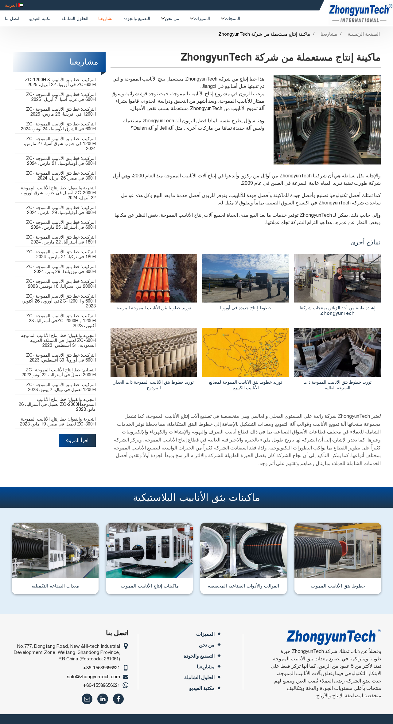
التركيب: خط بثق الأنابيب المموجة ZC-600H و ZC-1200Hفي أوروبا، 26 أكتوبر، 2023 (58, 300)
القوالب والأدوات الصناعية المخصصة (243, 586)
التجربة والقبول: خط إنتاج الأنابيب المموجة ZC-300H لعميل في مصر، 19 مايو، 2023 (58, 421)
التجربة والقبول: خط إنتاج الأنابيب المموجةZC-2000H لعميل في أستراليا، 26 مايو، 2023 (57, 404)
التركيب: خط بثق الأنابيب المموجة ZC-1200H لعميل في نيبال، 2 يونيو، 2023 (61, 387)
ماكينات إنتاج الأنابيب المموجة (149, 586)
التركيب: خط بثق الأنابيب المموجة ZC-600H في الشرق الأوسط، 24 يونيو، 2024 (58, 126)
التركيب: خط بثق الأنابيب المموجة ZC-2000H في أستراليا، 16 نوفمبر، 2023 (61, 284)
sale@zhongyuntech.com (93, 676)
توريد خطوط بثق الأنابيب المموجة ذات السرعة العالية (337, 384)
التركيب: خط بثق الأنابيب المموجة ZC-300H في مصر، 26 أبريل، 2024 (61, 175)
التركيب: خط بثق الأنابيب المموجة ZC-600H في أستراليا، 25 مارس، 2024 (61, 225)
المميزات (205, 634)
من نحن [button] (172, 18)
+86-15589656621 (101, 667)
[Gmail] (87, 699)
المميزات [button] (202, 18)
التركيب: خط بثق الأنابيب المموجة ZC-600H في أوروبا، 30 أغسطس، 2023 (61, 357)
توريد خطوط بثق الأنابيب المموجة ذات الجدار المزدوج (154, 384)
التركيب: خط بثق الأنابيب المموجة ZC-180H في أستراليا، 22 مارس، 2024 (61, 239)
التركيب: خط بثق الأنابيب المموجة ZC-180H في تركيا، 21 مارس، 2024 (61, 254)
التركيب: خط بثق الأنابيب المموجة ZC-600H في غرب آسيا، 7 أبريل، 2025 (61, 97)
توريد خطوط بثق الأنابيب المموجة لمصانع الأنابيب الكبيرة (245, 384)
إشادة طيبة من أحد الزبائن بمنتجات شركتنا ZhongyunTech (337, 310)
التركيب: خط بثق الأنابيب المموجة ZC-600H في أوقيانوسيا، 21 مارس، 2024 (61, 161)
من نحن (207, 645)
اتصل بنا (12, 18)
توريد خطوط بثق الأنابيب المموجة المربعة (154, 307)
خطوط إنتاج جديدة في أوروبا (245, 307)
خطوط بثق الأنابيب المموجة (337, 586)
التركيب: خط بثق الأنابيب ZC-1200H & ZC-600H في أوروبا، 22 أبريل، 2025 (60, 82)
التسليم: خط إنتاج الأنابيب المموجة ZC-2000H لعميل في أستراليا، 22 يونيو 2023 (58, 372)
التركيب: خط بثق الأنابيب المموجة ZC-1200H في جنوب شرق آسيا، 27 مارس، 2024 (60, 143)
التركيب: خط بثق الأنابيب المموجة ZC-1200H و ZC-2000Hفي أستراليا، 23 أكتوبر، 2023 (61, 320)
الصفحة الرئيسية (364, 34)
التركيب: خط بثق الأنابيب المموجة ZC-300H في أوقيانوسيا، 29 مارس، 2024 (61, 210)
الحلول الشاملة (74, 18)
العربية (11, 5)
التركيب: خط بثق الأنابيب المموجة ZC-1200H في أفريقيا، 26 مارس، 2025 (61, 111)
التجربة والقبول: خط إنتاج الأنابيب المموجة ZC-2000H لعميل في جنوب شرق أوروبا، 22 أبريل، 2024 (58, 192)
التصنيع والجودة (136, 18)
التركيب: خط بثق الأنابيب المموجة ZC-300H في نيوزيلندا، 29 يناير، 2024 (61, 269)
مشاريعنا (106, 18)
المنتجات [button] (232, 18)
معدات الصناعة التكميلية (55, 586)
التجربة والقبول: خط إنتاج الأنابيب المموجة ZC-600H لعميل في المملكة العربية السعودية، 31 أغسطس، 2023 (58, 340)
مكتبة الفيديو (40, 18)
